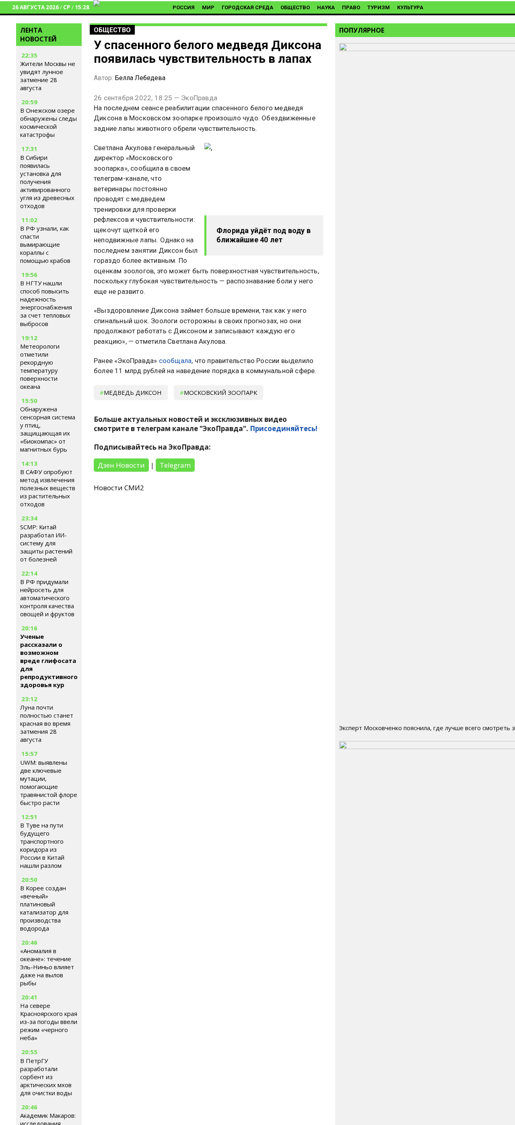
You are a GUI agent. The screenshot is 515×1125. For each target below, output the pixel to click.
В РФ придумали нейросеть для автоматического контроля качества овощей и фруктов (47, 598)
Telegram (175, 465)
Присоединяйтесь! (283, 428)
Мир (208, 7)
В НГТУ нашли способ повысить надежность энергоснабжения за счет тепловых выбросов (46, 303)
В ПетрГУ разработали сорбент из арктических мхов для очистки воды (46, 1077)
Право (351, 7)
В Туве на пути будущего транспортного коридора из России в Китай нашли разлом (42, 845)
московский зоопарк (220, 392)
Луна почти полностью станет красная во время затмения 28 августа (46, 723)
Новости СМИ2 (119, 487)
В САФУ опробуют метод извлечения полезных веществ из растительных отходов (47, 488)
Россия (184, 7)
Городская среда (247, 7)
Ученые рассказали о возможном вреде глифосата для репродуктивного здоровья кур (49, 660)
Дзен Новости (121, 465)
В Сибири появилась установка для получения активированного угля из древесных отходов (47, 181)
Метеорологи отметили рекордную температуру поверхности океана (40, 366)
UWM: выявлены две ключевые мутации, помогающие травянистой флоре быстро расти (48, 782)
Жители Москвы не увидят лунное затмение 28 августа (47, 76)
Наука (326, 7)
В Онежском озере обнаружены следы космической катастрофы (48, 123)
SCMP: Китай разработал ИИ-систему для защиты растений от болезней (46, 543)
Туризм (378, 7)
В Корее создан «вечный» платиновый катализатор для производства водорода (44, 908)
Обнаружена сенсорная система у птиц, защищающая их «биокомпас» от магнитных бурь (47, 429)
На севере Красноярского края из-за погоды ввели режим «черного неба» (48, 1021)
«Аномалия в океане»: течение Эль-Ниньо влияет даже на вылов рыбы (47, 967)
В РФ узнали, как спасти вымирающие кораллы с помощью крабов (45, 244)
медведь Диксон (133, 392)
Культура (410, 7)
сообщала (175, 361)
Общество (295, 7)
